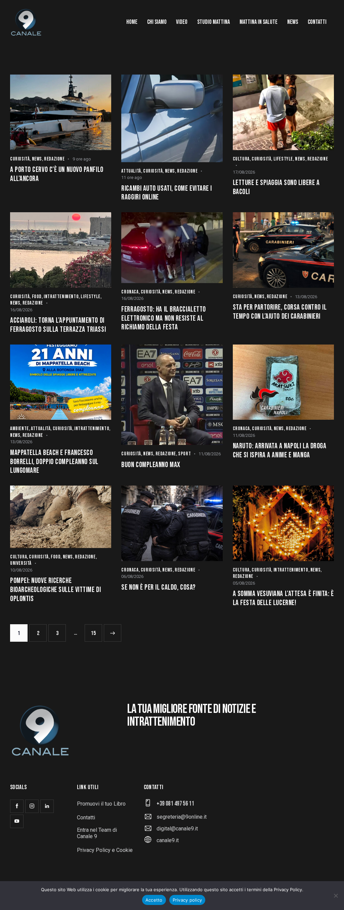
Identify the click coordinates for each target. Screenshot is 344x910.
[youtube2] (17, 821)
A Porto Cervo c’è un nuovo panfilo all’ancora (56, 174)
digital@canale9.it (177, 828)
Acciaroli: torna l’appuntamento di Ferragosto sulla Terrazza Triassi (58, 325)
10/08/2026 (21, 570)
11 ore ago (131, 177)
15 (95, 630)
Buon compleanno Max (150, 465)
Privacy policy (187, 900)
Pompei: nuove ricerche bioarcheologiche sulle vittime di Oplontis (55, 590)
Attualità (131, 171)
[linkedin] (47, 806)
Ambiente (19, 428)
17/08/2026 (244, 172)
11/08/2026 (210, 453)
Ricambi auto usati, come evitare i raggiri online (166, 193)
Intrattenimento (61, 296)
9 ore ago (82, 159)
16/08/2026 (21, 309)
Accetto (154, 900)
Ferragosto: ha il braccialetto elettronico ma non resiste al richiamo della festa (163, 318)
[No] (335, 895)
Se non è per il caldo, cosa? (158, 587)
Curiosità (20, 159)
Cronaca (129, 292)
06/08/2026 (132, 576)
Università (21, 563)
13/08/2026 (306, 296)
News (37, 159)
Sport (184, 454)
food (37, 296)
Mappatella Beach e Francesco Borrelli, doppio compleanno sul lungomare (54, 462)
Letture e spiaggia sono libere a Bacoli (276, 187)
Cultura (241, 159)
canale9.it (168, 840)
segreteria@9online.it (182, 817)
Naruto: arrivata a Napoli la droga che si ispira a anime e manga (280, 451)
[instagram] (32, 806)
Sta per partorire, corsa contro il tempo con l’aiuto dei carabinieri (280, 312)
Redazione (54, 159)
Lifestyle (283, 159)
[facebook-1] (17, 806)
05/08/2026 (244, 583)
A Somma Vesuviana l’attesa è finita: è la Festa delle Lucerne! (283, 598)
